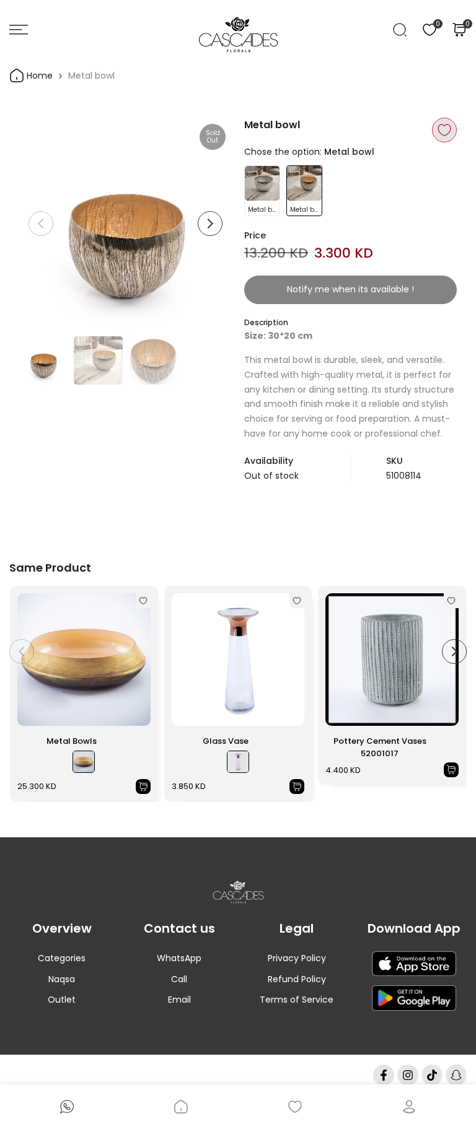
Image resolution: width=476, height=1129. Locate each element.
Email (179, 999)
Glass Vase (226, 741)
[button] (444, 130)
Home (38, 75)
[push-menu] (18, 29)
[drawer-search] (399, 29)
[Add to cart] (143, 786)
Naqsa (61, 979)
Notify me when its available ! (350, 289)
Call (179, 979)
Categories (62, 958)
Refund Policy (297, 979)
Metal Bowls (71, 741)
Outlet (62, 999)
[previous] (41, 223)
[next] (210, 223)
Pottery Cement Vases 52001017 (379, 747)
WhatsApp (179, 958)
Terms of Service (296, 999)
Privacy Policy (297, 958)
